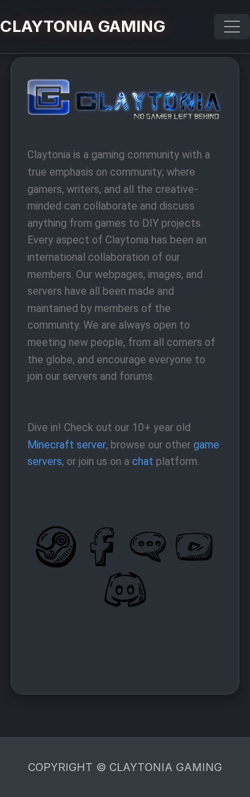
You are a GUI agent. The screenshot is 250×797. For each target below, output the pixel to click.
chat (142, 461)
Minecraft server (66, 444)
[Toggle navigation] (232, 26)
